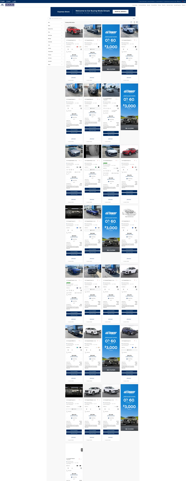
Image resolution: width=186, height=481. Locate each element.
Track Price (75, 58)
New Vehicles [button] (134, 5)
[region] (74, 65)
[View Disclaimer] (72, 49)
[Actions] (81, 40)
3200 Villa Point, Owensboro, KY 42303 (170, 1)
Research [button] (183, 5)
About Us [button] (163, 5)
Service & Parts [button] (154, 5)
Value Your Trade (170, 5)
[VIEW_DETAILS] (129, 211)
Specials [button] (148, 5)
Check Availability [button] (74, 70)
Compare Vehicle (71, 80)
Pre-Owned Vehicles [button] (142, 5)
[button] (82, 31)
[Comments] (81, 49)
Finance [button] (159, 5)
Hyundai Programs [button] (177, 5)
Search (134, 18)
